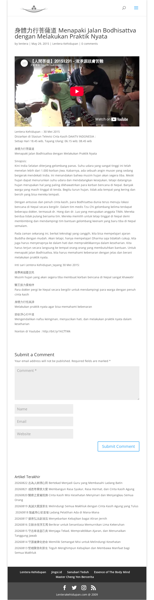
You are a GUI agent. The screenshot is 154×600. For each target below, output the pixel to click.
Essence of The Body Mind (112, 572)
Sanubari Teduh (78, 572)
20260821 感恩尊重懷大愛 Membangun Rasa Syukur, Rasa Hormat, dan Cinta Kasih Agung (74, 489)
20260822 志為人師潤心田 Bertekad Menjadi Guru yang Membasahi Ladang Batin (69, 483)
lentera (23, 44)
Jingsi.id (56, 572)
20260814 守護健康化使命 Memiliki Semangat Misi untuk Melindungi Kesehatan (68, 542)
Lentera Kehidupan (65, 44)
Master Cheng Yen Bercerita (75, 577)
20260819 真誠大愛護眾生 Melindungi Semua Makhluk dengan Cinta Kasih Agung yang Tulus (76, 506)
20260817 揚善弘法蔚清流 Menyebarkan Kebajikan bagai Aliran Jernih (61, 518)
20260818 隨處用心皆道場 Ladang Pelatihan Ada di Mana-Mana (57, 512)
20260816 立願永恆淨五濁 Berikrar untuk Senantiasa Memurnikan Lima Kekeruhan (70, 524)
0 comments (89, 44)
